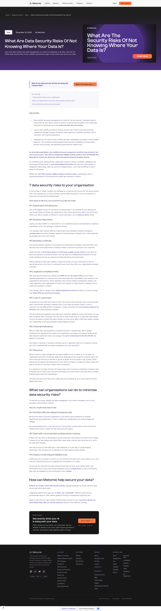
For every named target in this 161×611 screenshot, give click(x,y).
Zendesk (115, 567)
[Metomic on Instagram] (43, 571)
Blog (26, 15)
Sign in (115, 3)
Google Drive (117, 558)
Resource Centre (17, 15)
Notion (115, 572)
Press (96, 588)
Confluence (126, 560)
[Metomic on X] (35, 571)
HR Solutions (79, 561)
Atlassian (126, 566)
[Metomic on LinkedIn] (30, 571)
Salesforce (126, 571)
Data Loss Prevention (63, 569)
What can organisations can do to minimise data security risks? (53, 101)
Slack (114, 555)
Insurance (79, 558)
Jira (114, 561)
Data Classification (63, 586)
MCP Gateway (61, 561)
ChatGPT (115, 569)
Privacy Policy (115, 598)
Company (79, 3)
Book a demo (125, 3)
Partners (88, 3)
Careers (96, 564)
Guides (96, 583)
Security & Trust (99, 558)
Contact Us (97, 567)
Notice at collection (69, 609)
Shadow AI (60, 564)
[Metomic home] (35, 3)
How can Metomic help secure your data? (46, 104)
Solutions (55, 3)
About (96, 555)
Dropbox (126, 563)
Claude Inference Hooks (64, 558)
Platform (47, 3)
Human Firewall (62, 578)
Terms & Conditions (104, 598)
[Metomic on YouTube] (39, 571)
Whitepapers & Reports (101, 586)
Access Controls (62, 572)
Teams (115, 564)
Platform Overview (63, 555)
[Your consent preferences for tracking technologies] (3, 608)
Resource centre (67, 3)
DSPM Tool (60, 575)
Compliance (60, 583)
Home (7, 15)
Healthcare (79, 564)
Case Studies (98, 580)
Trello (125, 568)
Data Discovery (62, 567)
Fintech (78, 555)
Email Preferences (127, 598)
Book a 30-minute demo (84, 84)
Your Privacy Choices (86, 609)
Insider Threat (61, 580)
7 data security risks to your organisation (46, 97)
